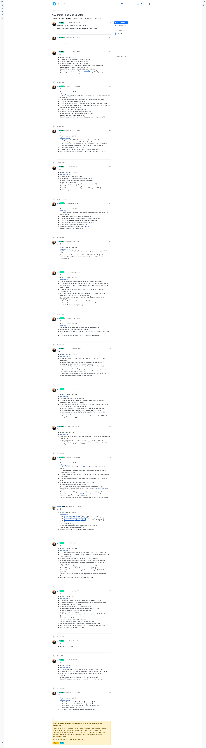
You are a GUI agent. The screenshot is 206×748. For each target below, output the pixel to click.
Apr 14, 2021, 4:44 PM (74, 241)
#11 (110, 348)
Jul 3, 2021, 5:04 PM (74, 426)
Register (56, 742)
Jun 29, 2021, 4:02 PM (74, 389)
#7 (110, 203)
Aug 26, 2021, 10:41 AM (76, 506)
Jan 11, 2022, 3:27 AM (74, 640)
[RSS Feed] (100, 18)
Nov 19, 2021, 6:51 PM (74, 591)
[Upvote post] (106, 32)
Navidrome (68, 18)
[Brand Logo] (54, 4)
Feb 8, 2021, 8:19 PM (74, 166)
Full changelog (64, 94)
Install (152, 4)
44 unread (119, 47)
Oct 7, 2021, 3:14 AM (74, 543)
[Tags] (2, 8)
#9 (110, 272)
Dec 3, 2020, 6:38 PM (74, 130)
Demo (143, 4)
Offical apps (124, 4)
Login (61, 742)
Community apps (134, 4)
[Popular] (2, 11)
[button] (2, 743)
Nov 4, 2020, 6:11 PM (74, 51)
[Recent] (2, 5)
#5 (110, 130)
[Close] (108, 723)
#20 (110, 692)
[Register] (203, 5)
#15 (110, 506)
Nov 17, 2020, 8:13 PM (74, 86)
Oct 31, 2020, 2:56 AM (74, 37)
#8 (110, 241)
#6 (110, 166)
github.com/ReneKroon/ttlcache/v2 (74, 518)
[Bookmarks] (2, 15)
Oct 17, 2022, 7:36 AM (74, 692)
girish (58, 22)
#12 (110, 389)
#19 (110, 659)
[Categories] (2, 2)
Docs (147, 4)
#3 (110, 51)
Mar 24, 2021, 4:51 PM (74, 203)
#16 (110, 543)
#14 (110, 457)
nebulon (59, 506)
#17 (110, 591)
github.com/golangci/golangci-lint (74, 520)
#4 (110, 86)
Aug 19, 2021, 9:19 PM (74, 457)
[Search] (2, 18)
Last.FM (86, 71)
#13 (110, 426)
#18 (110, 640)
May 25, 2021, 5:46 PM (75, 348)
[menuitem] (203, 2)
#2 (110, 37)
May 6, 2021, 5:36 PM (74, 318)
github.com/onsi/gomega (71, 516)
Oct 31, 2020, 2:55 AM (74, 22)
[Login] (203, 2)
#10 (110, 318)
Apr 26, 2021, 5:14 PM (74, 272)
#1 (110, 22)
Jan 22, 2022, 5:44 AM (75, 659)
